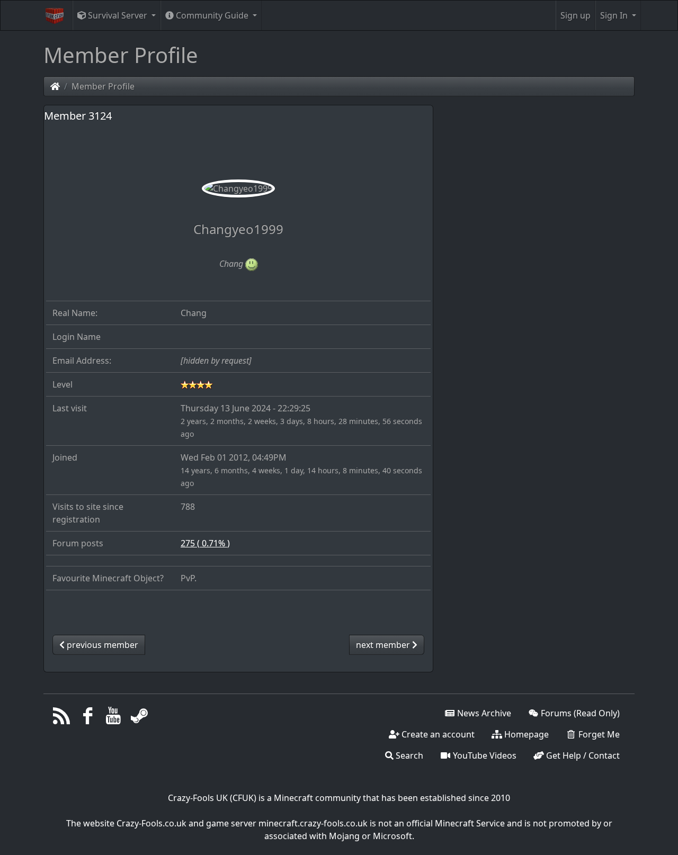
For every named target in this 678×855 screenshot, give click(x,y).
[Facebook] (88, 718)
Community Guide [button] (212, 15)
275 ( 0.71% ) (205, 543)
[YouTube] (114, 718)
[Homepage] (55, 86)
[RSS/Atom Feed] (62, 718)
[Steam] (139, 718)
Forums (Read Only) (579, 713)
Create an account (437, 734)
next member (384, 645)
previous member (101, 645)
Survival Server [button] (117, 15)
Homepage (525, 734)
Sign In (615, 15)
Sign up (575, 15)
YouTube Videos (483, 755)
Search (408, 755)
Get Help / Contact (582, 755)
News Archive (483, 713)
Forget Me (598, 734)
